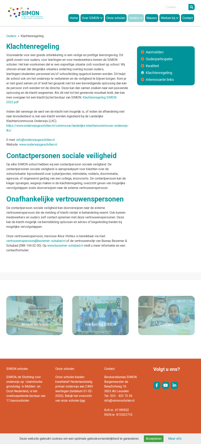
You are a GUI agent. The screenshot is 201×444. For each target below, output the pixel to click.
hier (82, 400)
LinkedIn (174, 385)
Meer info (175, 438)
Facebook (156, 385)
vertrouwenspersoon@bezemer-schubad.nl (36, 241)
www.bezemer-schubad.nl (65, 245)
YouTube (165, 385)
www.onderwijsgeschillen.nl (38, 144)
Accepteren (154, 438)
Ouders (11, 36)
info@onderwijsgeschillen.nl (35, 140)
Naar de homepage (29, 13)
